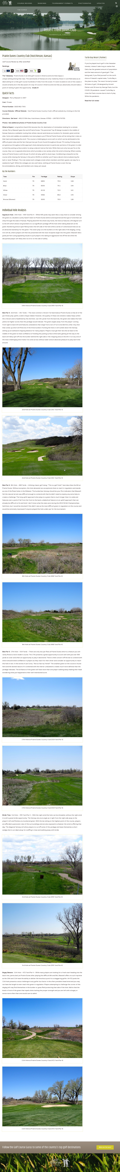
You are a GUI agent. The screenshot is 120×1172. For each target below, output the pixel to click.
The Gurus (22, 10)
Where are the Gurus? (105, 1147)
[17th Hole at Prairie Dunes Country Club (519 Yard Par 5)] (42, 707)
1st (5, 71)
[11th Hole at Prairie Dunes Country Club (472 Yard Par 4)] (42, 1028)
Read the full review (92, 101)
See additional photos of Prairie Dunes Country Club (27, 123)
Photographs (84, 3)
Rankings (42, 3)
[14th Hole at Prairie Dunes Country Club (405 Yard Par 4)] (42, 273)
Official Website (20, 111)
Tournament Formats (62, 3)
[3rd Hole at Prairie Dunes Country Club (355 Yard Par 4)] (42, 865)
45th (32, 71)
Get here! (14, 118)
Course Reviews (24, 3)
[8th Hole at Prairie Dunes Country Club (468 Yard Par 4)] (42, 544)
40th (18, 71)
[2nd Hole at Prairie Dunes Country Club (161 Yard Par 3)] (42, 377)
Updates (101, 3)
